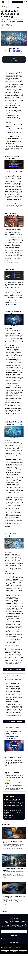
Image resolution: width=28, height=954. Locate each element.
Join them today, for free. (11, 262)
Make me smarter (18, 1)
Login (9, 1)
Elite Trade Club (8, 183)
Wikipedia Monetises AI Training (13, 312)
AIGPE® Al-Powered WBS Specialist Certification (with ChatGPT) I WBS (13, 141)
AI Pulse (3, 6)
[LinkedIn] (10, 942)
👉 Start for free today (10, 304)
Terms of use (16, 947)
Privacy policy (8, 947)
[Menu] (24, 2)
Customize (14, 951)
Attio (15, 282)
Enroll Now (7, 765)
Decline (22, 951)
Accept (5, 951)
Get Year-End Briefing (10, 203)
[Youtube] (14, 942)
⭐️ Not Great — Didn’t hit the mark (13, 788)
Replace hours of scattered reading (13, 250)
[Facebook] (17, 942)
